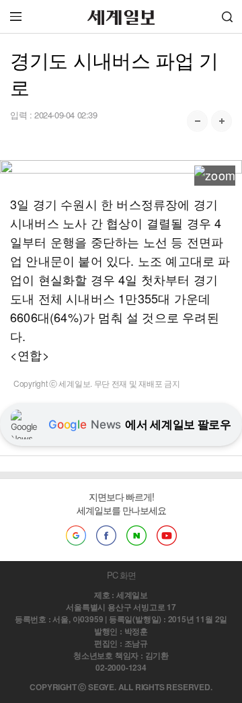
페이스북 (106, 535)
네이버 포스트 (136, 535)
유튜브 (167, 535)
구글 (76, 535)
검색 (227, 16)
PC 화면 (121, 574)
